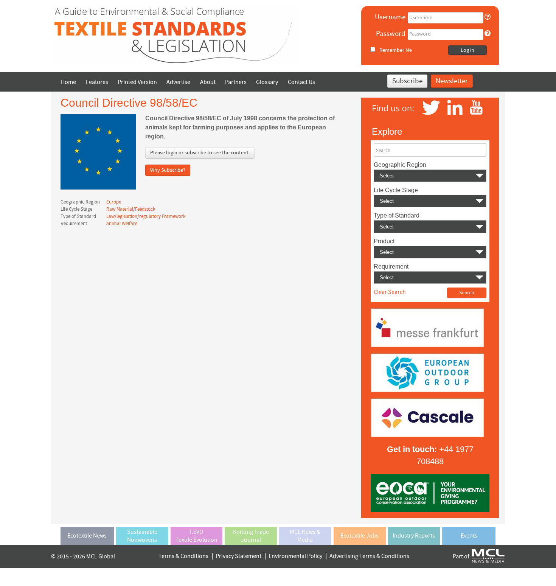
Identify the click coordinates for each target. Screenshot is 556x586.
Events (469, 535)
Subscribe (407, 81)
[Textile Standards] (174, 35)
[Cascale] (427, 417)
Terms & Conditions (183, 556)
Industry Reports (414, 535)
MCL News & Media (305, 536)
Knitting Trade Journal (251, 536)
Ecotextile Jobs (359, 535)
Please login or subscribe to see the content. (200, 152)
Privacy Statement (238, 556)
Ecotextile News (87, 535)
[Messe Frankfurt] (427, 327)
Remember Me (395, 50)
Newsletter (452, 81)
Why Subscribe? (167, 170)
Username (390, 17)
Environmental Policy (295, 556)
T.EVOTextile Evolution (196, 536)
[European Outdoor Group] (427, 372)
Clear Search (390, 292)
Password (390, 34)
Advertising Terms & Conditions (369, 556)
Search (383, 151)
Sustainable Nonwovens (142, 536)
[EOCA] (430, 492)
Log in (467, 50)
